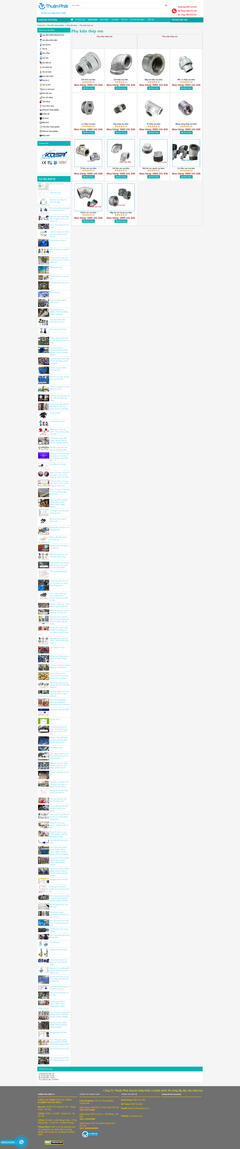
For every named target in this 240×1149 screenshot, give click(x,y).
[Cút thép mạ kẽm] (121, 64)
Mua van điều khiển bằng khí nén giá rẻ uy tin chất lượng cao (59, 218)
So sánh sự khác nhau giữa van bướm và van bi (60, 209)
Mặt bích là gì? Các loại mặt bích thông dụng (59, 555)
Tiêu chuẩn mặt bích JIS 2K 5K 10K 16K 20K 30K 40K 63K (59, 685)
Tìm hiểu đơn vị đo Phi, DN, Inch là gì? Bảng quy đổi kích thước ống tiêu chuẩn (59, 620)
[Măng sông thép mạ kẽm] (186, 108)
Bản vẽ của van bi (56, 184)
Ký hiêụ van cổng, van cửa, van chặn (58, 201)
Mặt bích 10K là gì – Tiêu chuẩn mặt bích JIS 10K (59, 605)
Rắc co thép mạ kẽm (186, 80)
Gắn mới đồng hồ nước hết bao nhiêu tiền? (58, 800)
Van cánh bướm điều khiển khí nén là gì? (57, 321)
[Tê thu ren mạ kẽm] (88, 153)
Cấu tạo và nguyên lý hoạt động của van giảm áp (60, 666)
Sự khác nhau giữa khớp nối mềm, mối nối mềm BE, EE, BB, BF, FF (59, 739)
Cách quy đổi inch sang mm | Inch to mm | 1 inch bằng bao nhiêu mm (59, 483)
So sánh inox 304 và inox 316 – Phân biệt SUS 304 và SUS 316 (59, 979)
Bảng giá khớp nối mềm (59, 879)
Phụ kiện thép (72, 25)
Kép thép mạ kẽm (120, 124)
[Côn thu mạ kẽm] (88, 64)
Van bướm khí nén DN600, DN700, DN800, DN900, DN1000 (59, 312)
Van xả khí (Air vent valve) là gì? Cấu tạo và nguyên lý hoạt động (59, 675)
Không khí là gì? (56, 267)
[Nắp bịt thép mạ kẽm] (154, 64)
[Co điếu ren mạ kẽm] (186, 153)
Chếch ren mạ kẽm (88, 213)
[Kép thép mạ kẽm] (121, 108)
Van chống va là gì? (57, 647)
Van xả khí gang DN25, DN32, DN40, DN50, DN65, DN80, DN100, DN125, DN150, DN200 (59, 850)
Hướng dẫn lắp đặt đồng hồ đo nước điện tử (59, 791)
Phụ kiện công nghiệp (55, 25)
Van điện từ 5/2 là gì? (58, 464)
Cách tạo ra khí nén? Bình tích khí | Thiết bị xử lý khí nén (59, 234)
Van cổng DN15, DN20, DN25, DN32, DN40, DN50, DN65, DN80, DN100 (59, 503)
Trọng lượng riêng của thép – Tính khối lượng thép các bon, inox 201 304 (58, 730)
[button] (66, 159)
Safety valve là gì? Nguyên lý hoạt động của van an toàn (59, 914)
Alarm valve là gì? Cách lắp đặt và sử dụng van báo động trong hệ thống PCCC (53, 631)
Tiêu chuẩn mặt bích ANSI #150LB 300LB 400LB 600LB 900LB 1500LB (60, 898)
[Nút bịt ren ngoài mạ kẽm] (154, 153)
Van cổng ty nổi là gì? (58, 329)
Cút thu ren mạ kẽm (120, 168)
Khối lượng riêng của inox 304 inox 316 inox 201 (60, 611)
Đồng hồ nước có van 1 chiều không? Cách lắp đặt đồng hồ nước (58, 834)
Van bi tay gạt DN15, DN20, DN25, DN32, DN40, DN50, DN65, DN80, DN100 (52, 1004)
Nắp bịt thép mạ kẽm (153, 80)
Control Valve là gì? (57, 421)
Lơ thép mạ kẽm (88, 124)
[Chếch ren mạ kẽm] (88, 197)
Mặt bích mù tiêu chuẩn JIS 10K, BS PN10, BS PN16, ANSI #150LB (59, 765)
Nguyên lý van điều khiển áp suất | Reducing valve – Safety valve (60, 970)
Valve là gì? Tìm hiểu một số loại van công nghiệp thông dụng (59, 816)
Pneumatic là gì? (56, 747)
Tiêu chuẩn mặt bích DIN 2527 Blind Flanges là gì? (59, 1059)
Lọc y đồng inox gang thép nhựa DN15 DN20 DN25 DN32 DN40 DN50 (59, 1042)
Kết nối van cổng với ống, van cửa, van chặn (59, 378)
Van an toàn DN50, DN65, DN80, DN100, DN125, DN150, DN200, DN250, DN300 (59, 872)
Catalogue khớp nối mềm (59, 709)
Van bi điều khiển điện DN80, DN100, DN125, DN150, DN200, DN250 (59, 440)
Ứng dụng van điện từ (58, 240)
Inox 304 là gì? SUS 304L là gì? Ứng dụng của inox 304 (59, 923)
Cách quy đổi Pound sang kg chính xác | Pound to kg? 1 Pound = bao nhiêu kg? (59, 456)
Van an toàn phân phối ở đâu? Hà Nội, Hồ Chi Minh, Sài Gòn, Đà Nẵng (59, 406)
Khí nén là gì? (55, 292)
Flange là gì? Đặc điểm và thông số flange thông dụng (59, 658)
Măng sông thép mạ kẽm (186, 124)
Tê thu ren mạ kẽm (88, 168)
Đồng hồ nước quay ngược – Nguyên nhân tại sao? (59, 825)
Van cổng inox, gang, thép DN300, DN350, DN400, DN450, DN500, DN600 (60, 1014)
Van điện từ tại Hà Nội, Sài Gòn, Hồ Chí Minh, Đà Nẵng (60, 398)
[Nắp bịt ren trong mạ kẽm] (121, 197)
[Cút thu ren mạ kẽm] (121, 153)
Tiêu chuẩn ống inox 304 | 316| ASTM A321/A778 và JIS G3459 (60, 756)
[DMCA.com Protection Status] (89, 1134)
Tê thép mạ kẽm (153, 124)
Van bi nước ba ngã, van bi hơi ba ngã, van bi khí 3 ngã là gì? (60, 259)
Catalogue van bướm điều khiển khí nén (59, 512)
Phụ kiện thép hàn (104, 36)
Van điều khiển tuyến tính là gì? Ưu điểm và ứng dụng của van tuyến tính (53, 693)
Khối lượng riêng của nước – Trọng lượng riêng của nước (59, 431)
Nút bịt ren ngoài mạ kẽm (153, 168)
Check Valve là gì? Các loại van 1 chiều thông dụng (58, 962)
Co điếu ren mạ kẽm (186, 168)
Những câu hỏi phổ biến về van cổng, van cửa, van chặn (59, 340)
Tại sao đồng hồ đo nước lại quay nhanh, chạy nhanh (59, 808)
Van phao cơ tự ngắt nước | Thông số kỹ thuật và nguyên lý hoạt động (59, 784)
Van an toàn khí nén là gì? (59, 1049)
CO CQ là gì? (55, 942)
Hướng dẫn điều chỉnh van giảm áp (58, 538)
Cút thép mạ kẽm (121, 80)
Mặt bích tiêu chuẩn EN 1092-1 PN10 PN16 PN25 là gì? (59, 640)
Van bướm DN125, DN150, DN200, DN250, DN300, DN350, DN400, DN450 (59, 351)
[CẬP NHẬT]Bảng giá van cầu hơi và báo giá (60, 987)
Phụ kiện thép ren (86, 25)
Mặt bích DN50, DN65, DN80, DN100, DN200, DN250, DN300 (58, 1025)
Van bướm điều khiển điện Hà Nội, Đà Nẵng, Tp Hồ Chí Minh (60, 361)
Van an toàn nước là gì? (59, 949)
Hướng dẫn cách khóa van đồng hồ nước (59, 528)
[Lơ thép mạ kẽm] (88, 108)
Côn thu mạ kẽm (88, 80)
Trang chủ (41, 25)
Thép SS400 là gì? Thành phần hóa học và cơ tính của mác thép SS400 (59, 565)
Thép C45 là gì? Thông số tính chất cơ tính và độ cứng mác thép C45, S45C (59, 475)
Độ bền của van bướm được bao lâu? (58, 369)
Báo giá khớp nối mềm (58, 1032)
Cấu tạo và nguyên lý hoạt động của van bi (60, 388)
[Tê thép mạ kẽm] (154, 108)
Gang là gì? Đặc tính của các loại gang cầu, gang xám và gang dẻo (59, 583)
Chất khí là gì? (55, 193)
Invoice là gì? (55, 719)
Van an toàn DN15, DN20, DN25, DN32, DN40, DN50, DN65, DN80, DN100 (59, 861)
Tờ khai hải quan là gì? (58, 571)
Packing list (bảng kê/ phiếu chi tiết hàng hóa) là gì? (60, 889)
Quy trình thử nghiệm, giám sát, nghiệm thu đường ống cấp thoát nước (60, 702)
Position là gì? (55, 413)
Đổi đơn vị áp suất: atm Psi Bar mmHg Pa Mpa (58, 448)
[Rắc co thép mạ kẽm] (186, 64)
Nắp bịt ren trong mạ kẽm (121, 213)
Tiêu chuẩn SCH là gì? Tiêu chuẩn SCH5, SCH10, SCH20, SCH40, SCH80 (59, 596)
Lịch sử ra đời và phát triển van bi (58, 301)
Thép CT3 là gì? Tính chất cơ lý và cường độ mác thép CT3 (60, 491)
